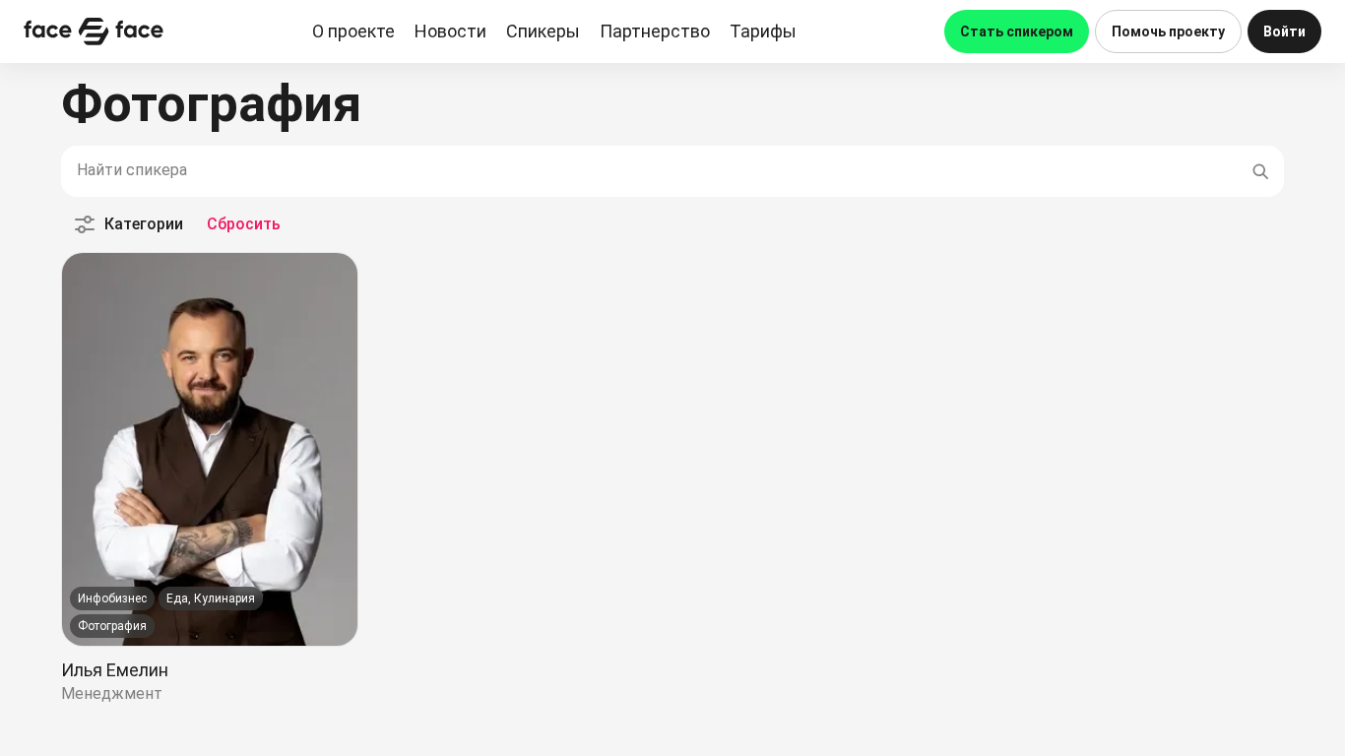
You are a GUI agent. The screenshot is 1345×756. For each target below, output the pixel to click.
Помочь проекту (1168, 31)
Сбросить (244, 224)
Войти (1284, 31)
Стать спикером (1016, 31)
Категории (143, 224)
